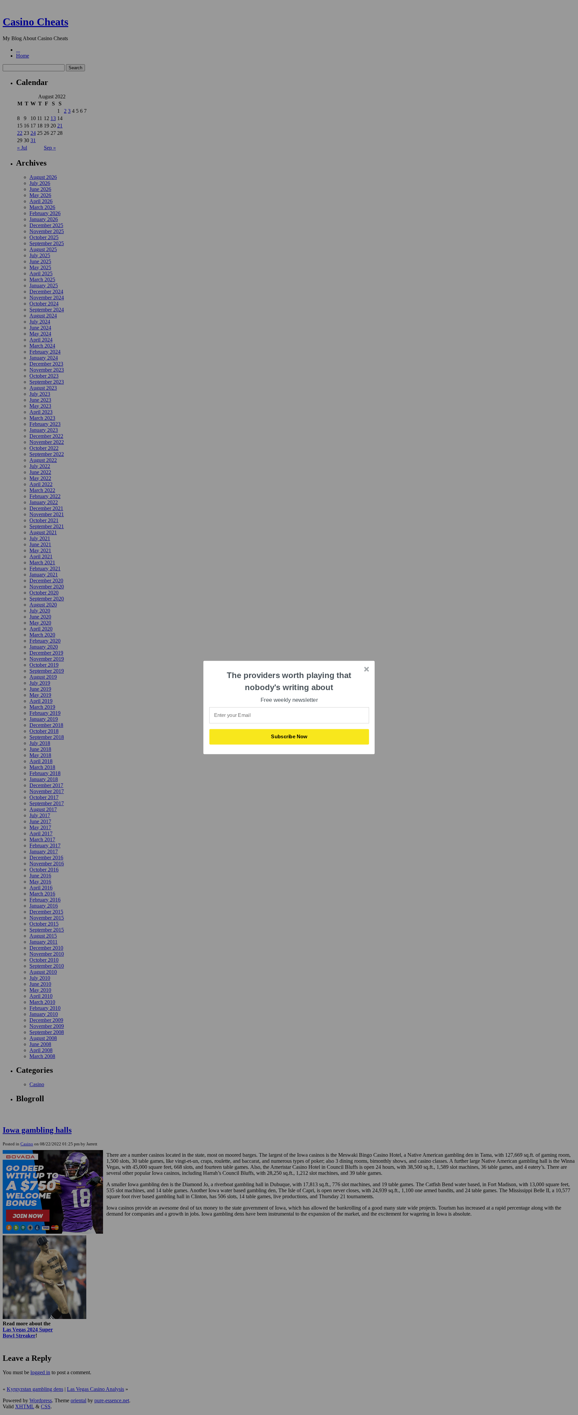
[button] (289, 681)
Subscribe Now (289, 736)
